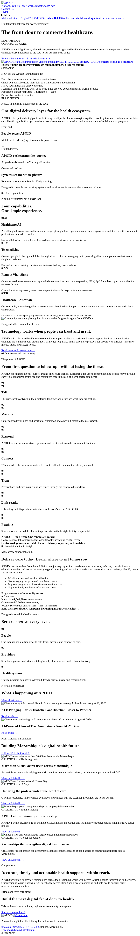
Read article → (9, 716)
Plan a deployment (38, 58)
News (52, 5)
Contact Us (7, 8)
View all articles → (11, 700)
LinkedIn (19, 930)
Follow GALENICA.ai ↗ (15, 753)
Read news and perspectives (18, 350)
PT (6, 12)
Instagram (29, 930)
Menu (7, 15)
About (45, 5)
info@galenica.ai (10, 926)
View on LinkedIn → (13, 778)
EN (3, 12)
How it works (27, 5)
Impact (38, 5)
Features (15, 5)
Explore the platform (14, 58)
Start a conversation (13, 912)
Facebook (6, 930)
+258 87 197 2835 (30, 926)
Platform (6, 5)
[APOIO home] (7, 2)
